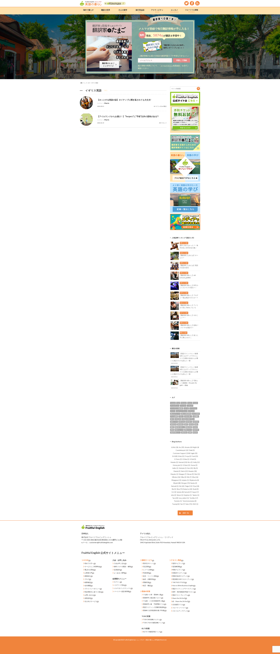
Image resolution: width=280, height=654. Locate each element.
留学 (186, 424)
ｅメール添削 (147, 570)
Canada (173, 403)
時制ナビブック (177, 570)
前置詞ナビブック (178, 573)
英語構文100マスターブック (182, 579)
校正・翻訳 (147, 585)
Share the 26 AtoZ (178, 598)
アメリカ (183, 405)
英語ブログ (188, 430)
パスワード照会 (119, 585)
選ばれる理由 (89, 570)
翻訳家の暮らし (179, 427)
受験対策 (146, 582)
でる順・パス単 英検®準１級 (153, 601)
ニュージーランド (181, 411)
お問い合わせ (89, 595)
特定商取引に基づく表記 (93, 592)
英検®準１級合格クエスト (152, 598)
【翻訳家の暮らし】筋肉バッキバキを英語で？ (189, 325)
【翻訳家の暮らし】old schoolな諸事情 (188, 275)
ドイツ (173, 411)
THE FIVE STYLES (178, 582)
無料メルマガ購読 (120, 566)
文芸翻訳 (195, 416)
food (178, 403)
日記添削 (146, 566)
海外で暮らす (88, 11)
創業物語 (88, 582)
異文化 (191, 424)
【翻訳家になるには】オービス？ (189, 255)
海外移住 (180, 424)
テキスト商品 (176, 560)
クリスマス (193, 408)
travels (195, 403)
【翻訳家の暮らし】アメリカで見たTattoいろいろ (189, 305)
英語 (172, 430)
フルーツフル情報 (191, 11)
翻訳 (172, 427)
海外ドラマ (174, 422)
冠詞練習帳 (176, 566)
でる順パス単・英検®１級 (152, 594)
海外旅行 (188, 422)
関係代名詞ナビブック (180, 576)
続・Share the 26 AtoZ (180, 601)
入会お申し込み (119, 563)
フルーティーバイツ (179, 608)
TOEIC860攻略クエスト (151, 619)
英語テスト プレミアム (180, 595)
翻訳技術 (188, 427)
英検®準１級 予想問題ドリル (153, 604)
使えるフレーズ (175, 413)
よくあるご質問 (119, 573)
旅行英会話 (140, 11)
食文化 (195, 432)
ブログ (87, 579)
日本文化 (177, 419)
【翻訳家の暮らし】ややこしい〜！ (189, 315)
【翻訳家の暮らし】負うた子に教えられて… (189, 335)
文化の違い (188, 416)
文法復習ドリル (177, 604)
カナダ (186, 408)
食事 (190, 432)
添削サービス (147, 560)
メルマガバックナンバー (122, 588)
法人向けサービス (91, 601)
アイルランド (175, 405)
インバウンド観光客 (177, 408)
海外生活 (173, 424)
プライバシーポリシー (92, 589)
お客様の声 (88, 573)
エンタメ (174, 11)
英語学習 (195, 430)
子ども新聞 (174, 416)
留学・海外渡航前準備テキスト (183, 592)
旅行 (172, 419)
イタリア (190, 405)
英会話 (195, 427)
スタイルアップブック (180, 611)
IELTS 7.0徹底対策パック (151, 632)
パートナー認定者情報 (121, 591)
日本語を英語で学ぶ (188, 419)
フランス (191, 411)
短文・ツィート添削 (150, 576)
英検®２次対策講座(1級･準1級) (154, 610)
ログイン (117, 582)
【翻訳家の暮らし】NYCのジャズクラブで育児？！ (189, 285)
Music (190, 403)
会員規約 (117, 570)
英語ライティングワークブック (183, 589)
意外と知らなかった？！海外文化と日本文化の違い (189, 245)
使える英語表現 (186, 413)
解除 (129, 566)
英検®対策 (146, 591)
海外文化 (181, 422)
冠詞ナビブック (177, 563)
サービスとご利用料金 (92, 566)
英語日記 (184, 432)
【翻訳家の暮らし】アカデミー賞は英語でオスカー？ (189, 295)
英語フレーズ (179, 430)
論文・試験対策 (148, 579)
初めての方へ (89, 563)
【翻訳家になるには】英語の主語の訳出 (189, 265)
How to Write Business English (182, 585)
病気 (196, 424)
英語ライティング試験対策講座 (153, 607)
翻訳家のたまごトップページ (108, 64)
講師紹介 (88, 576)
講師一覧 (186, 513)
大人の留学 (122, 11)
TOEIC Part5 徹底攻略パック (153, 623)
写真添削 (146, 573)
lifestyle (183, 403)
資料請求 (88, 598)
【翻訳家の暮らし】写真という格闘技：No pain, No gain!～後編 (184, 384)
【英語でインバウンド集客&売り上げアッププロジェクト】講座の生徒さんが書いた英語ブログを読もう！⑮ (184, 371)
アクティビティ (157, 11)
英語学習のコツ (175, 432)
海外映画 (195, 422)
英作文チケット (148, 563)
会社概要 (88, 585)
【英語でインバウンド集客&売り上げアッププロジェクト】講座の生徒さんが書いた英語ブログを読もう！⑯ (184, 358)
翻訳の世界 (105, 11)
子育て (181, 416)
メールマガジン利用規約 (170, 66)
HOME (86, 560)
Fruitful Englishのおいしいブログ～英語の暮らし (139, 640)
